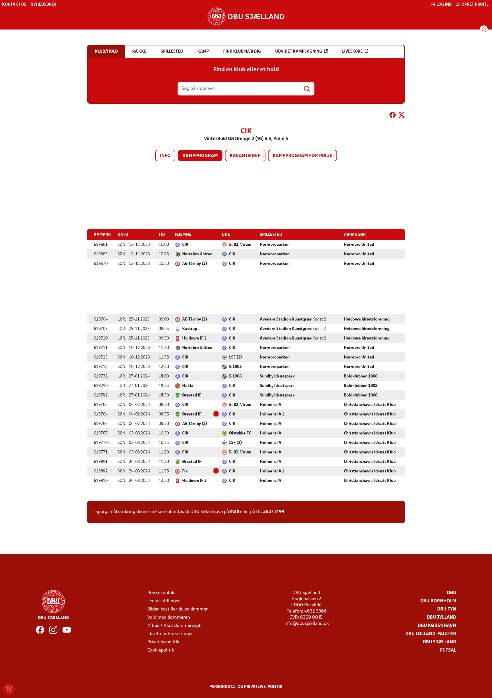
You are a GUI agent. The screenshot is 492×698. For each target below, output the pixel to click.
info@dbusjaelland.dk (306, 624)
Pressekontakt (161, 593)
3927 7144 (273, 512)
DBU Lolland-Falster (430, 634)
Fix (185, 471)
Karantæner (245, 156)
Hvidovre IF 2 (194, 338)
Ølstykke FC (240, 433)
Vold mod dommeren (168, 617)
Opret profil (475, 4)
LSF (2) (235, 357)
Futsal (448, 650)
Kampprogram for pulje (302, 156)
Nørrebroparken (275, 245)
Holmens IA (270, 405)
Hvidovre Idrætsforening (366, 319)
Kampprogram (200, 156)
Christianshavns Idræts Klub (370, 405)
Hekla (187, 386)
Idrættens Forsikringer (170, 634)
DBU (451, 593)
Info (165, 156)
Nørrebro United (359, 245)
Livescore (352, 51)
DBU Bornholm (438, 601)
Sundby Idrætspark (277, 376)
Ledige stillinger (163, 601)
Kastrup (189, 329)
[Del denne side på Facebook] (392, 116)
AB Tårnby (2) (194, 264)
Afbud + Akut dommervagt (174, 626)
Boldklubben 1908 (360, 376)
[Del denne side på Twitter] (401, 116)
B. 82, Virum (240, 245)
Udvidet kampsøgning (298, 51)
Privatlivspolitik (163, 642)
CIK (185, 245)
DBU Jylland (441, 617)
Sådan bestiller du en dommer (177, 609)
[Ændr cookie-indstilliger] (9, 689)
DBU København (437, 626)
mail (234, 512)
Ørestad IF (191, 395)
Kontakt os (14, 4)
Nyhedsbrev (43, 4)
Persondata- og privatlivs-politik (246, 687)
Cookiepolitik (160, 650)
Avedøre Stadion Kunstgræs (286, 319)
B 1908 (235, 367)
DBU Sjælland (439, 642)
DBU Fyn (446, 609)
